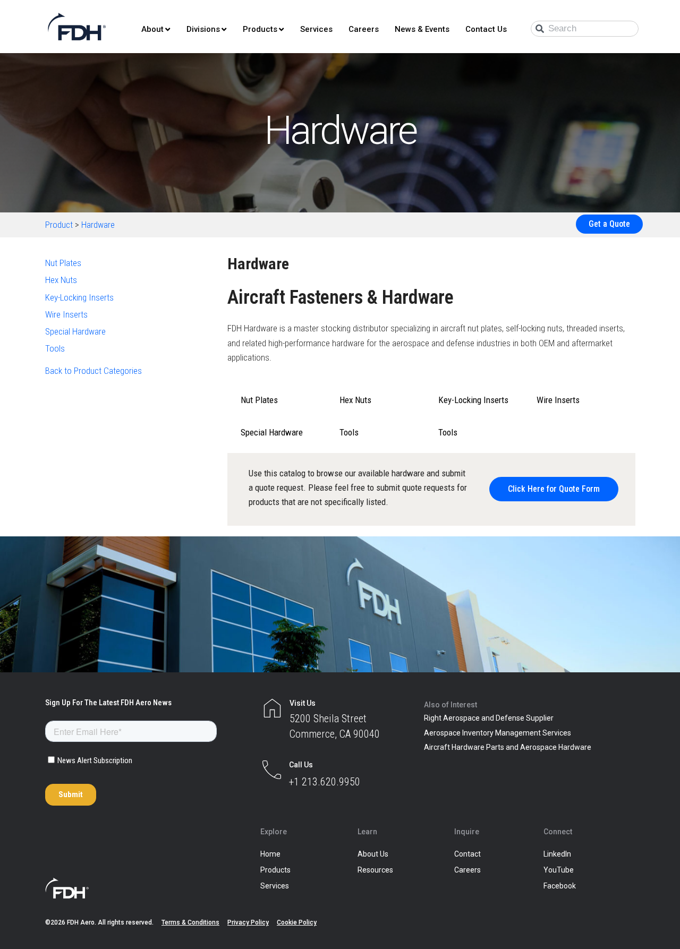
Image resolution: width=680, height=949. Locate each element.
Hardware (98, 224)
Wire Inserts (66, 314)
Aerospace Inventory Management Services (497, 733)
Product (59, 224)
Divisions (203, 29)
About (152, 29)
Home (270, 854)
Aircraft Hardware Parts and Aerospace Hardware (507, 747)
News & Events (422, 29)
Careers (363, 29)
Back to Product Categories (93, 370)
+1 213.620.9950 (324, 781)
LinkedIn (557, 854)
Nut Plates (63, 263)
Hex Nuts (61, 280)
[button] (553, 489)
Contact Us (486, 29)
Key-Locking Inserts (79, 297)
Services (316, 29)
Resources (375, 870)
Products (260, 29)
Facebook (559, 886)
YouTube (558, 870)
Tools (55, 348)
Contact (467, 854)
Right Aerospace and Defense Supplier (489, 718)
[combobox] (585, 29)
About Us (373, 854)
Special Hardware (75, 331)
